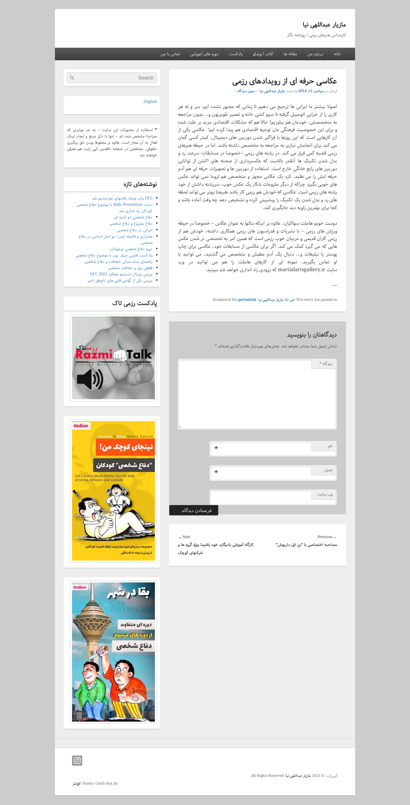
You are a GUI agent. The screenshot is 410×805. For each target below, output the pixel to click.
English (150, 101)
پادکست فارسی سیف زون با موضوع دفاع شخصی (114, 255)
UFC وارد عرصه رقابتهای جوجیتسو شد (122, 198)
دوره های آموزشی (204, 54)
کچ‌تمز (76, 783)
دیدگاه (326, 364)
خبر (292, 300)
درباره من (315, 54)
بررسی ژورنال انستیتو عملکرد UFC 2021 (121, 274)
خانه (337, 54)
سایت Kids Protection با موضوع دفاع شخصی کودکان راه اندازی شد (114, 207)
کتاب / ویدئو (263, 54)
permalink (247, 300)
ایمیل (328, 470)
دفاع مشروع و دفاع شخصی (131, 223)
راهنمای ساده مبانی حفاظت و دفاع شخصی (118, 261)
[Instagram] (77, 761)
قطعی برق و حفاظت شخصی (130, 268)
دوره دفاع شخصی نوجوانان (131, 249)
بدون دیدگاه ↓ (245, 91)
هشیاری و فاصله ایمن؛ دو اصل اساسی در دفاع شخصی (115, 239)
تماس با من (170, 54)
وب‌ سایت (325, 494)
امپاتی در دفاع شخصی (134, 230)
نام (330, 446)
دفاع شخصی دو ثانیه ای (133, 217)
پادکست (236, 54)
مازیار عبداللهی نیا (324, 24)
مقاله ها (290, 54)
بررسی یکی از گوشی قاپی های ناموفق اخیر (119, 280)
